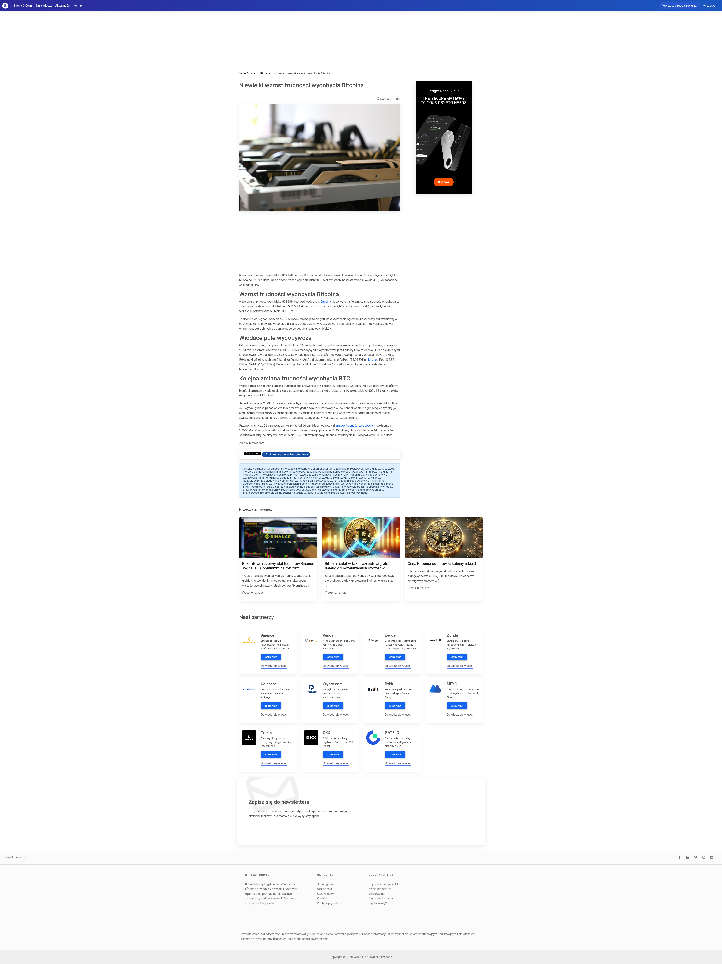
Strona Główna (23, 5)
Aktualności (62, 5)
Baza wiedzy (43, 5)
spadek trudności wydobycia (354, 425)
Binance (373, 359)
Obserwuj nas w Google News (288, 454)
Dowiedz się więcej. (274, 666)
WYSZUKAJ (709, 6)
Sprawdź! (271, 657)
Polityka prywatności (330, 903)
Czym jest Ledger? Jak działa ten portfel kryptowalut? (384, 889)
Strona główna (326, 884)
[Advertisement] (352, 35)
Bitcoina (325, 301)
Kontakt (78, 5)
